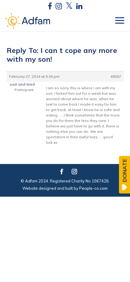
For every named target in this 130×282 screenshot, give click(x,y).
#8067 (116, 76)
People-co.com (93, 188)
